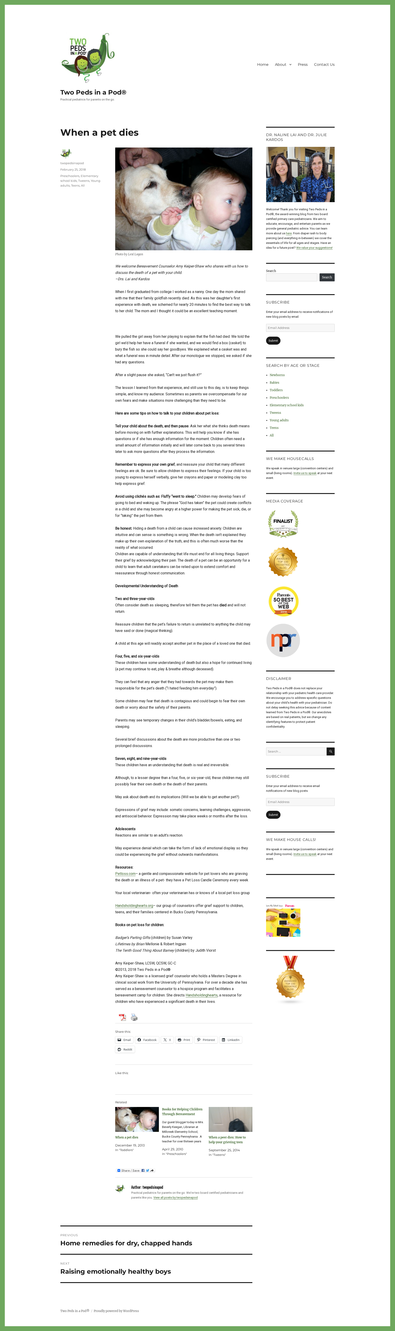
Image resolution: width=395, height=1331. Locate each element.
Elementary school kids (287, 405)
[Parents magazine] (300, 920)
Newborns (277, 375)
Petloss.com (125, 873)
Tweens (83, 180)
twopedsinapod (72, 163)
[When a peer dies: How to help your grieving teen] (230, 1119)
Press (303, 64)
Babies (274, 383)
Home (263, 64)
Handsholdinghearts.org (134, 905)
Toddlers (276, 390)
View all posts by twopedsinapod (175, 1197)
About (280, 64)
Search (271, 271)
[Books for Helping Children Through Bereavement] (185, 1131)
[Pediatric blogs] (300, 980)
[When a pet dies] (137, 1119)
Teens (75, 185)
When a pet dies (126, 1137)
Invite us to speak (305, 473)
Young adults (279, 420)
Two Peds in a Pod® (93, 92)
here (289, 233)
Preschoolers (69, 176)
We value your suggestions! (314, 247)
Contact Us (324, 64)
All (83, 185)
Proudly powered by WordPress (116, 1311)
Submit (273, 340)
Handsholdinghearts (202, 995)
